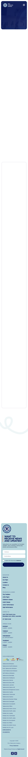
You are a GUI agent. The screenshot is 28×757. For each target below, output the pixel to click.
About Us (5, 577)
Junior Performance (8, 604)
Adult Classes (6, 602)
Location (5, 582)
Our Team (5, 580)
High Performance (8, 607)
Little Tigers (6, 597)
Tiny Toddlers (6, 594)
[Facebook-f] (12, 753)
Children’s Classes (8, 599)
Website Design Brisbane (10, 749)
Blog (4, 587)
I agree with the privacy (13, 560)
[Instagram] (15, 753)
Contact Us (6, 585)
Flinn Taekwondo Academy (10, 5)
